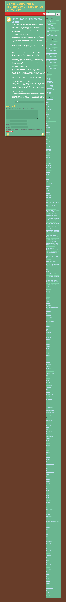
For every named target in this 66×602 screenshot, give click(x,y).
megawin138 (49, 183)
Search (47, 12)
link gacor (48, 389)
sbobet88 (48, 118)
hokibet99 (48, 459)
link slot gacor (49, 341)
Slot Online (48, 291)
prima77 (48, 396)
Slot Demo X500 (49, 588)
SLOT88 (47, 106)
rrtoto (47, 174)
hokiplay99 (48, 163)
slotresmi (48, 132)
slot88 (47, 286)
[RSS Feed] (44, 14)
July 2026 (49, 75)
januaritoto (48, 454)
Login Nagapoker (49, 461)
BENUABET (48, 197)
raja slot (48, 445)
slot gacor (48, 297)
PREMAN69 (48, 375)
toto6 (47, 465)
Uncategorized (35, 101)
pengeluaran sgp (49, 585)
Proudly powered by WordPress (28, 600)
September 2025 (50, 89)
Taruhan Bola (48, 425)
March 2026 (49, 81)
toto (21, 37)
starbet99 (48, 457)
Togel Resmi (48, 149)
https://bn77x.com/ (50, 321)
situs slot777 (48, 269)
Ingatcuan (48, 157)
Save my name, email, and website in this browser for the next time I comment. (25, 129)
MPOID (47, 299)
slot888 (47, 188)
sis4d (47, 116)
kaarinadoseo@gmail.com (23, 101)
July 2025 (49, 92)
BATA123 (48, 378)
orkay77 (48, 271)
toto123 (47, 359)
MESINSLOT (49, 337)
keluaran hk (48, 323)
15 (8, 18)
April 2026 (49, 79)
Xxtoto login (48, 153)
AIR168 (47, 380)
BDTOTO (48, 303)
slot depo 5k (48, 109)
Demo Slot (48, 545)
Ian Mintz (43, 600)
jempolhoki (48, 289)
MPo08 (47, 301)
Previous (7, 134)
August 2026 (49, 74)
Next (42, 134)
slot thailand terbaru (50, 373)
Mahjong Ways (49, 385)
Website (8, 127)
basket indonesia (49, 407)
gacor (47, 295)
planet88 (48, 362)
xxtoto (47, 179)
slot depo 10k (48, 364)
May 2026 (49, 78)
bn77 (47, 327)
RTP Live (48, 557)
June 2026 (49, 76)
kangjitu (48, 479)
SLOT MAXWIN (49, 368)
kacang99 (48, 452)
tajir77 (47, 200)
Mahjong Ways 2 (49, 420)
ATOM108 (48, 311)
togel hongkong (49, 401)
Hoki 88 (48, 112)
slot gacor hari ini (49, 330)
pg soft (47, 560)
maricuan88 (48, 339)
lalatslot (47, 329)
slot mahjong (48, 305)
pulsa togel (48, 346)
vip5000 (48, 172)
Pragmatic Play (49, 541)
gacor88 (48, 514)
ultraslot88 (48, 195)
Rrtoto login (48, 150)
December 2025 (50, 85)
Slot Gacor (48, 190)
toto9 (47, 468)
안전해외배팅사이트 (50, 464)
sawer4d (48, 141)
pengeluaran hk (49, 394)
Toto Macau (48, 387)
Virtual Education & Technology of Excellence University (24, 6)
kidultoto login (49, 516)
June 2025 (49, 93)
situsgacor (48, 136)
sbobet (47, 123)
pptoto (47, 151)
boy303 (47, 104)
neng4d (47, 144)
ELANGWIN (48, 382)
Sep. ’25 (8, 20)
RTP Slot (48, 422)
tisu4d (47, 139)
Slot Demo (48, 569)
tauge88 (48, 193)
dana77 (48, 488)
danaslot (48, 134)
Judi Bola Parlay (49, 317)
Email (7, 124)
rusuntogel (48, 294)
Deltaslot (48, 159)
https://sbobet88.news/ (51, 121)
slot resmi (48, 155)
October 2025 (49, 88)
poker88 (48, 146)
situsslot (48, 129)
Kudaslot (48, 571)
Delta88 (47, 114)
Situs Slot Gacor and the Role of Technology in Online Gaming (53, 31)
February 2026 (50, 82)
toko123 (48, 538)
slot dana (48, 392)
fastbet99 (48, 481)
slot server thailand (50, 371)
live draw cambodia (50, 509)
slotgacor (48, 125)
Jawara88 (48, 292)
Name (7, 121)
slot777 (47, 493)
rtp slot (47, 486)
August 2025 (49, 90)
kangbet (48, 490)
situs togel (48, 500)
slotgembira (48, 326)
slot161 (47, 450)
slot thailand (48, 366)
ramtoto (47, 353)
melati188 (48, 502)
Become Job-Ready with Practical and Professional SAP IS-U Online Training (53, 27)
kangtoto (48, 107)
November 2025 (50, 86)
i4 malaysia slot (49, 170)
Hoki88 (47, 102)
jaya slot (48, 355)
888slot (47, 298)
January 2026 (49, 83)
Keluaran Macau (49, 543)
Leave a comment (41, 101)
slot (47, 447)
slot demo (48, 349)
